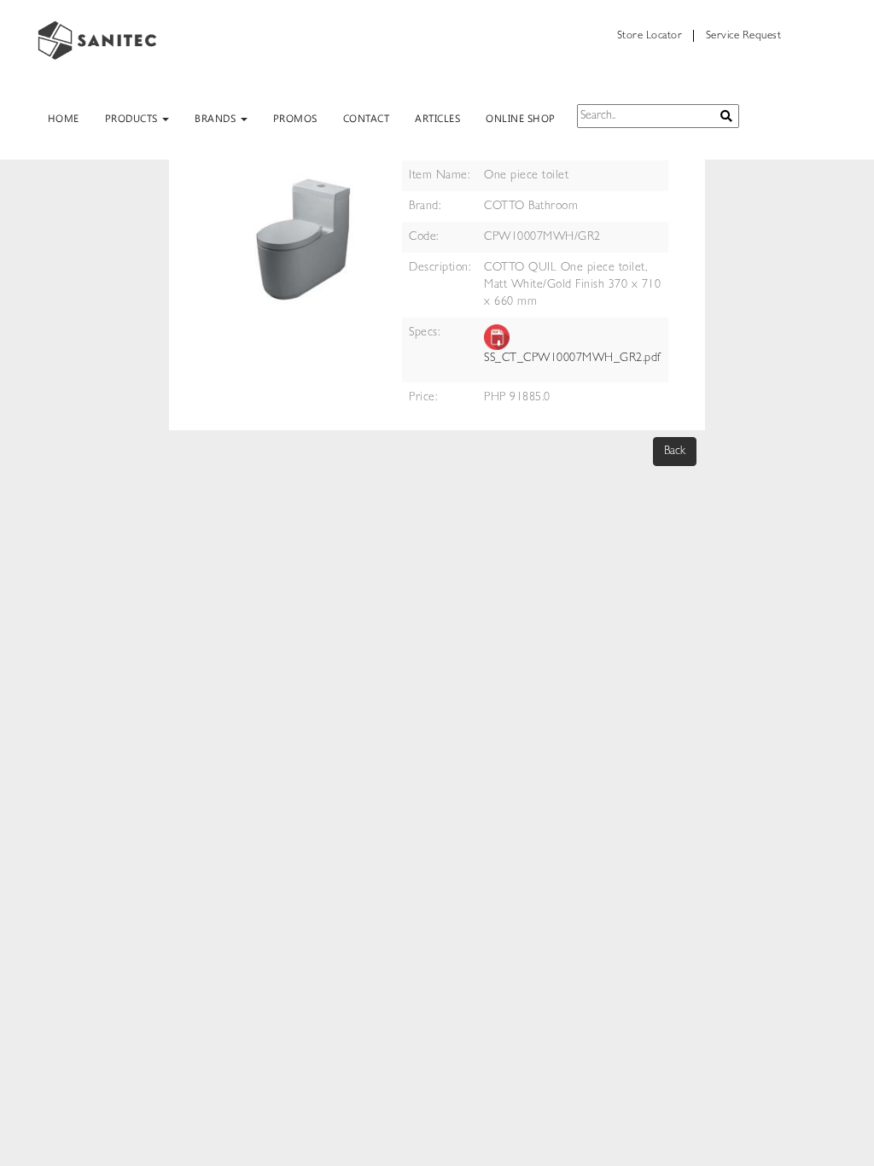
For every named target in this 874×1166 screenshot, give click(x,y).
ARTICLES (437, 118)
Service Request (744, 36)
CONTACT (366, 118)
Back (674, 452)
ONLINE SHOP (521, 118)
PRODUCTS (133, 118)
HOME (63, 118)
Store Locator (650, 36)
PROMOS (295, 118)
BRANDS (217, 118)
